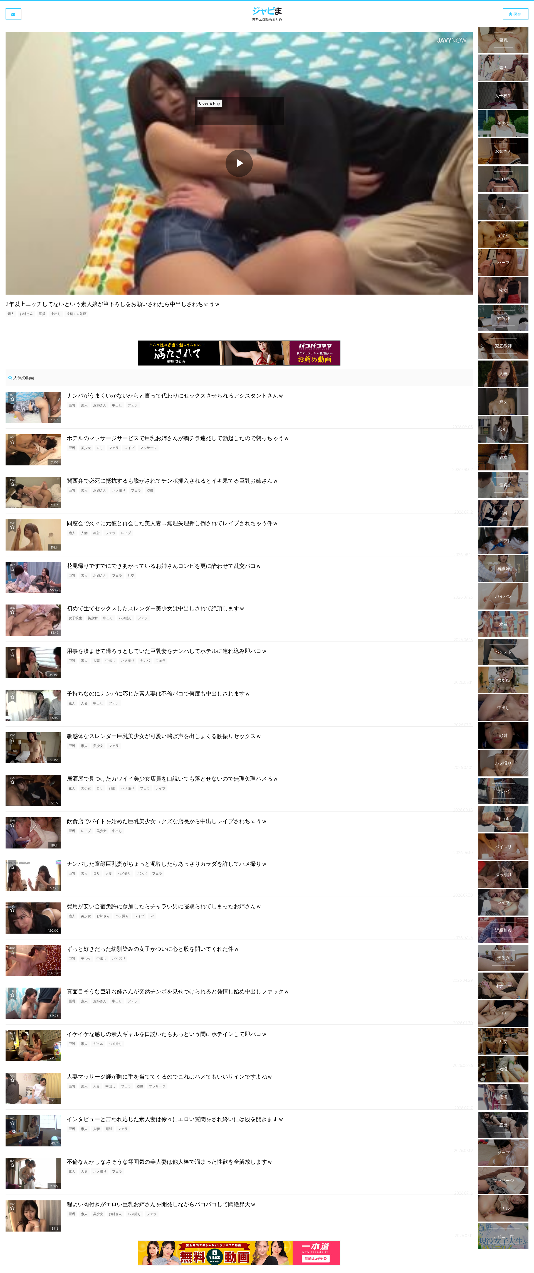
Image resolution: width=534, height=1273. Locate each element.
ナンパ (145, 660)
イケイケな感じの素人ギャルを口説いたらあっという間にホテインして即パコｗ (167, 1033)
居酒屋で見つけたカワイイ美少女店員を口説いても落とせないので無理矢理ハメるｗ (172, 778)
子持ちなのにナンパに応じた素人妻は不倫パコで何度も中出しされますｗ (158, 693)
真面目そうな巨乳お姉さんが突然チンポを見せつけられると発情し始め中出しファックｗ (178, 991)
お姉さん (26, 314)
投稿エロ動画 (76, 314)
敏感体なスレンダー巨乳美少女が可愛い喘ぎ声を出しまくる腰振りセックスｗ (164, 735)
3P (152, 916)
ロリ (100, 448)
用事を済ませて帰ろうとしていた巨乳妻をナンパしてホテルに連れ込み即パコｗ (167, 650)
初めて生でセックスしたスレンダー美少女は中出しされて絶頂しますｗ (156, 608)
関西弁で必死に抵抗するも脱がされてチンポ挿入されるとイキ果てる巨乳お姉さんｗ (172, 480)
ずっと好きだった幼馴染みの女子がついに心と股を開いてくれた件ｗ (153, 948)
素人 (11, 314)
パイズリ (118, 958)
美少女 (86, 448)
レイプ (129, 448)
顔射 (96, 533)
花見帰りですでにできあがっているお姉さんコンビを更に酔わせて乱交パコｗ (164, 565)
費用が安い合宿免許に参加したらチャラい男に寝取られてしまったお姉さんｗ (164, 906)
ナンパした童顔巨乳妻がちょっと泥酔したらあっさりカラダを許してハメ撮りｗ (167, 863)
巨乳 (72, 405)
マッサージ (148, 448)
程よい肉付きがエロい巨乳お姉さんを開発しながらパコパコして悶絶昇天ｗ (161, 1204)
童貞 (42, 314)
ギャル (98, 1044)
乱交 (131, 575)
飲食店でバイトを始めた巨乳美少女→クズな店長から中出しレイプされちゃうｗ (167, 821)
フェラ (133, 405)
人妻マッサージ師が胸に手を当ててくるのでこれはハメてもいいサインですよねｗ (170, 1076)
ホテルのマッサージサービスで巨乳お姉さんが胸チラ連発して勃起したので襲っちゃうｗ (178, 438)
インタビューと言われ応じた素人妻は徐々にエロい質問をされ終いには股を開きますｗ (175, 1119)
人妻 (84, 533)
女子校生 (75, 618)
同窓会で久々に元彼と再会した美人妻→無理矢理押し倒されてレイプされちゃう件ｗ (172, 523)
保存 (516, 14)
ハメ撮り (118, 490)
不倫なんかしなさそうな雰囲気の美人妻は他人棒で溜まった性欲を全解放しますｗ (170, 1161)
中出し (56, 314)
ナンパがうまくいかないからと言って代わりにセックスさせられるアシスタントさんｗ (175, 395)
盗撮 (150, 490)
